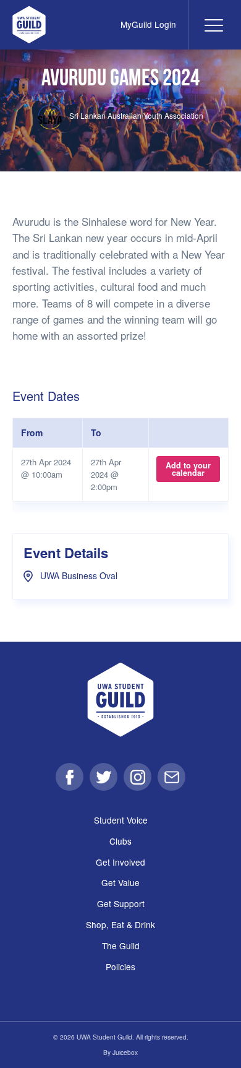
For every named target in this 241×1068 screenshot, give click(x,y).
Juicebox (125, 1052)
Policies (120, 966)
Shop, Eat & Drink (120, 924)
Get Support (121, 903)
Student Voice (121, 820)
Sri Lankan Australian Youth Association (135, 115)
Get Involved (120, 862)
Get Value (120, 882)
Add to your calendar (188, 469)
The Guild (121, 945)
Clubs (120, 841)
